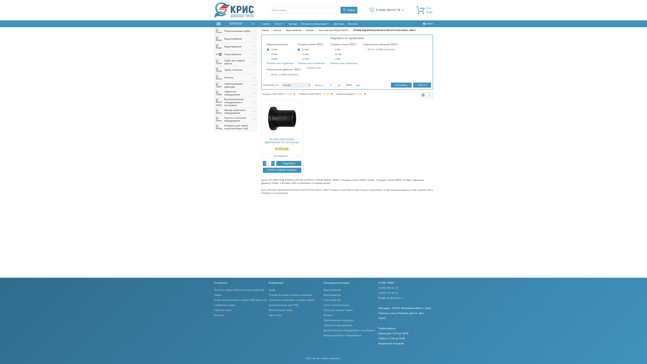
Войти (429, 23)
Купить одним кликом (282, 170)
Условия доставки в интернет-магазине (290, 295)
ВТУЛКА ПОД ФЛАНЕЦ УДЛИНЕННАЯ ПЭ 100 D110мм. (282, 141)
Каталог (236, 23)
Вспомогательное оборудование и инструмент (349, 330)
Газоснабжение (332, 300)
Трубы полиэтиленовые (337, 305)
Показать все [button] (313, 67)
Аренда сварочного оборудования (342, 335)
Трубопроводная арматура (338, 320)
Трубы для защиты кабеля (338, 310)
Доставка (339, 23)
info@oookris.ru (394, 298)
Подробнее (289, 163)
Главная (265, 23)
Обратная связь (223, 310)
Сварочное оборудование (338, 325)
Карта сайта (275, 315)
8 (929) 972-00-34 (388, 293)
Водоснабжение (332, 290)
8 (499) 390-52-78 (388, 287)
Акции (272, 290)
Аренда (293, 23)
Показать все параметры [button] (280, 63)
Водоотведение (332, 295)
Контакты (353, 23)
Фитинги (328, 315)
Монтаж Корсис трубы (281, 310)
